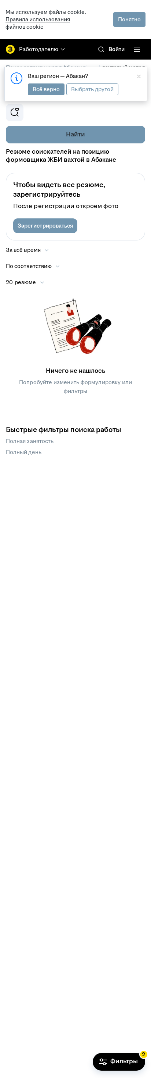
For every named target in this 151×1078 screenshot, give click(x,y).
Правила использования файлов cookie (37, 23)
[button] (45, 225)
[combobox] (33, 266)
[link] (101, 49)
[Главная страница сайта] (10, 49)
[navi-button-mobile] (137, 49)
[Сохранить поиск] (14, 112)
